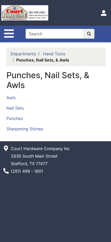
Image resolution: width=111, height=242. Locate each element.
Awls (10, 97)
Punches (14, 118)
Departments (23, 53)
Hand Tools (54, 53)
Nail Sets (15, 108)
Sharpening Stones (24, 128)
